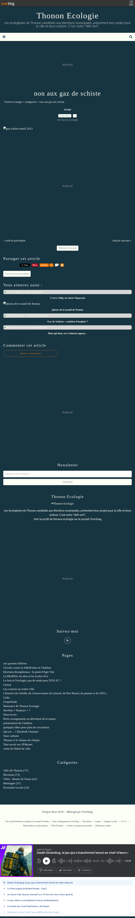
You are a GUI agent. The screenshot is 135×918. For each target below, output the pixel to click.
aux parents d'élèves (15, 663)
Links (6, 697)
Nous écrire (10, 714)
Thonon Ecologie (68, 15)
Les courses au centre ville (18, 689)
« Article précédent (14, 240)
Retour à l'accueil (67, 248)
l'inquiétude (10, 701)
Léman (7, 684)
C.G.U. (124, 821)
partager (67, 870)
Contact (98, 821)
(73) (11, 774)
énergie (67, 110)
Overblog (87, 811)
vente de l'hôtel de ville (16, 748)
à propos (86, 870)
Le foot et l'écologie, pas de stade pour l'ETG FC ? (32, 680)
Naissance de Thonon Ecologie (21, 706)
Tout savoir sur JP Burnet (17, 744)
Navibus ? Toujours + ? (16, 710)
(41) (20, 779)
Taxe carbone (11, 735)
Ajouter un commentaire (30, 353)
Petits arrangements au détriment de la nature (29, 718)
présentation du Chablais (17, 723)
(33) (16, 787)
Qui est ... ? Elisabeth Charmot (20, 731)
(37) (12, 783)
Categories (31, 101)
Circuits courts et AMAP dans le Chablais (27, 667)
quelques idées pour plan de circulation (26, 727)
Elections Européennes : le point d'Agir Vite (28, 672)
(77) (15, 770)
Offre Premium (57, 826)
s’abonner (48, 870)
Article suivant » (122, 240)
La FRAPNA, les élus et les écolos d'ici (25, 676)
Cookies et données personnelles (79, 826)
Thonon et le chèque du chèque (21, 740)
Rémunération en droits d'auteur (35, 826)
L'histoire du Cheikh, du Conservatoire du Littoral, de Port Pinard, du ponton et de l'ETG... (55, 693)
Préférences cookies (103, 826)
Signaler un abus (111, 821)
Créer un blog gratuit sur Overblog (65, 821)
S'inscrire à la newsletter (17, 274)
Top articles (86, 821)
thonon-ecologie (63, 519)
